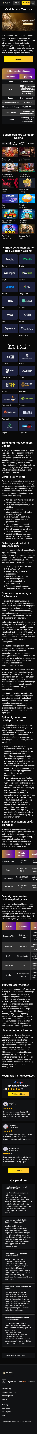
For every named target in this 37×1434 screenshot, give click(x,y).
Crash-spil (23, 143)
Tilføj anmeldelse (18, 1094)
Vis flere (19, 1170)
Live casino (15, 143)
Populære (5, 143)
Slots (32, 143)
